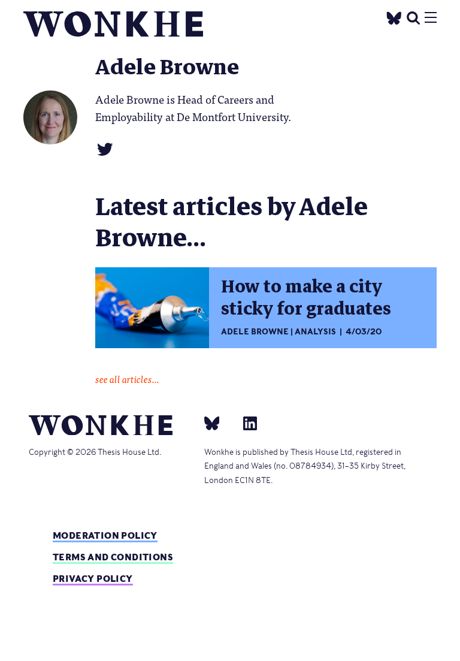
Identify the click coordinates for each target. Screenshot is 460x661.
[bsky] (219, 423)
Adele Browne (255, 331)
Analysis (315, 331)
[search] (413, 16)
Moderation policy (105, 535)
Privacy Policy (93, 579)
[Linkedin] (245, 423)
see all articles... (127, 379)
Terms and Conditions (113, 557)
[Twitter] (394, 16)
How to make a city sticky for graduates (306, 298)
